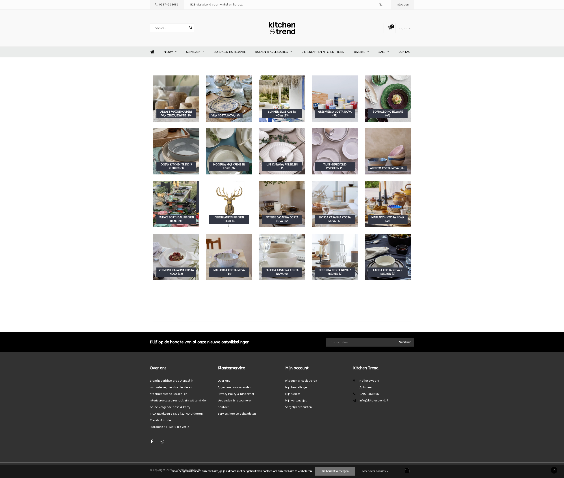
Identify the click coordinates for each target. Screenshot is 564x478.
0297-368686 (168, 4)
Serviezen (193, 51)
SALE (381, 51)
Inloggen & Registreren (301, 380)
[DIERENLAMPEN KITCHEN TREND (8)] (229, 204)
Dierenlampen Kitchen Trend (323, 51)
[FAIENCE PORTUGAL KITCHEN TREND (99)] (176, 204)
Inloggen (403, 4)
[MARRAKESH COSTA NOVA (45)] (388, 204)
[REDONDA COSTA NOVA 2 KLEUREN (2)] (335, 256)
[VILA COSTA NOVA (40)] (229, 98)
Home (152, 52)
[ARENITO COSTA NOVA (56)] (388, 151)
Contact (405, 51)
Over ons (224, 380)
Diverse (359, 51)
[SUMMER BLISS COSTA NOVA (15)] (282, 98)
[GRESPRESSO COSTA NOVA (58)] (335, 98)
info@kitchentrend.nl (374, 400)
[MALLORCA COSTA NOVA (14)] (229, 256)
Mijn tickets (293, 394)
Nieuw (168, 51)
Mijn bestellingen (296, 387)
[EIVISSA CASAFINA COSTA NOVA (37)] (335, 204)
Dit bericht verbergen (335, 471)
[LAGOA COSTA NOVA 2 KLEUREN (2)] (388, 256)
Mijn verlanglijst (296, 400)
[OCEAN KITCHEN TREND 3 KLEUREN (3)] (176, 151)
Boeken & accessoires (271, 51)
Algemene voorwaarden (234, 387)
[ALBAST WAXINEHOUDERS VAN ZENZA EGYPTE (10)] (176, 98)
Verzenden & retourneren (235, 400)
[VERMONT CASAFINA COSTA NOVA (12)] (176, 256)
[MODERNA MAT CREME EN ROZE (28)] (229, 151)
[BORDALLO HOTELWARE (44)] (388, 98)
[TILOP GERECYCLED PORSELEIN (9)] (335, 151)
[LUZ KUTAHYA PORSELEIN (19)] (282, 151)
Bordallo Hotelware (230, 51)
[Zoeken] (190, 28)
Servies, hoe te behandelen (237, 413)
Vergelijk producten (298, 407)
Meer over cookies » (375, 471)
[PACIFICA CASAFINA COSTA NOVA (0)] (282, 256)
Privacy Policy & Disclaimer (236, 394)
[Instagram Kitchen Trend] (162, 442)
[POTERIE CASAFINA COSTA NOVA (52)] (282, 204)
